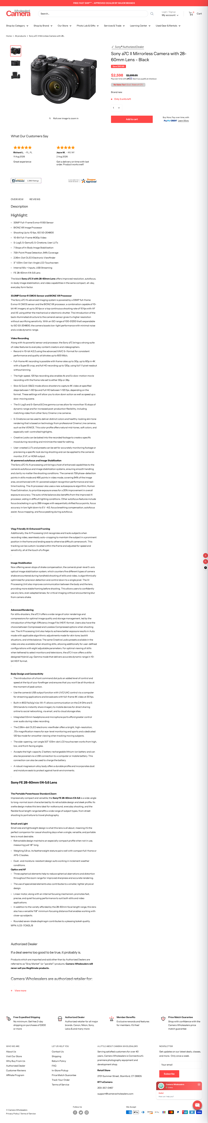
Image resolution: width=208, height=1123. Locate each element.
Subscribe (169, 1073)
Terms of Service (60, 1084)
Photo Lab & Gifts (86, 25)
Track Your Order (61, 1079)
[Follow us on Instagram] (87, 1112)
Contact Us (58, 1051)
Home (9, 36)
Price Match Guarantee (64, 1075)
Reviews (35, 199)
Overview (17, 199)
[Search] (152, 13)
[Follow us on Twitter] (81, 1112)
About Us (11, 1051)
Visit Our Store (14, 1056)
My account (169, 15)
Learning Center (138, 25)
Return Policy (59, 1061)
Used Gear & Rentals (166, 25)
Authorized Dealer (15, 1065)
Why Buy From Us (15, 1061)
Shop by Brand (41, 25)
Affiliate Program (15, 1075)
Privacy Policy (12, 1113)
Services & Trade (112, 25)
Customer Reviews (16, 1070)
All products (20, 36)
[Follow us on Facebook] (75, 1112)
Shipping (56, 1056)
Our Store (63, 25)
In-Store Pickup (60, 1070)
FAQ (54, 1065)
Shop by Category (15, 25)
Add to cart (132, 119)
